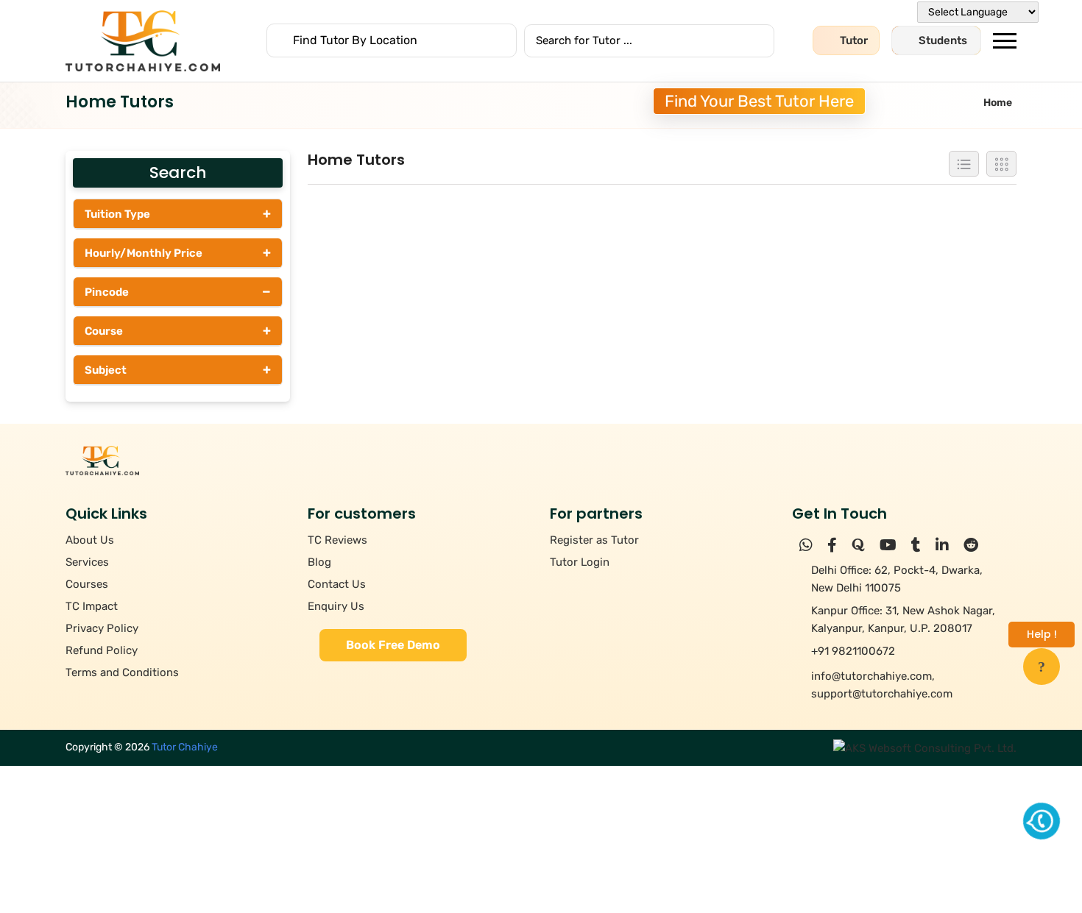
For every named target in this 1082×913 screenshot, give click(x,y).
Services (87, 562)
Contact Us (337, 584)
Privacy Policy (102, 628)
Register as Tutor (594, 540)
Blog (319, 562)
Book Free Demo (393, 645)
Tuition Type (178, 213)
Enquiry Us (336, 606)
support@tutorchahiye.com (881, 693)
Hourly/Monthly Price (178, 252)
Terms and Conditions (122, 672)
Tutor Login (579, 562)
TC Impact (92, 606)
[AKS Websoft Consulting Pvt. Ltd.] (924, 747)
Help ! (1042, 634)
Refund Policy (102, 650)
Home (997, 102)
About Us (90, 540)
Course (178, 330)
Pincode (178, 291)
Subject (178, 369)
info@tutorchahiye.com (871, 676)
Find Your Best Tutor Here (759, 101)
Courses (87, 584)
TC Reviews (337, 540)
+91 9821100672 (853, 651)
